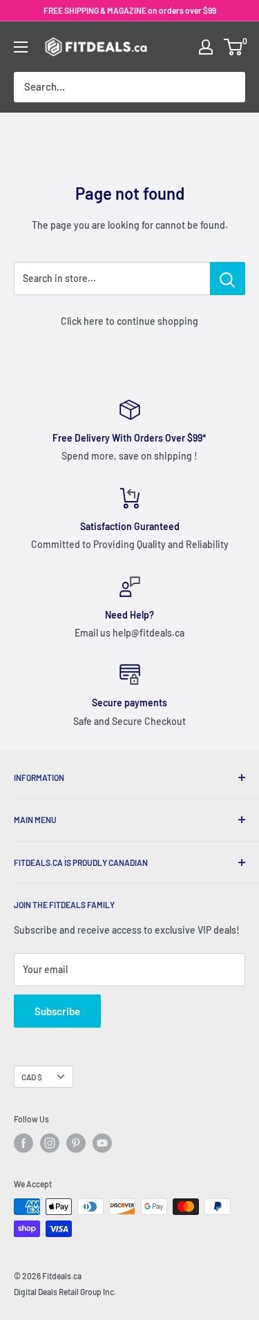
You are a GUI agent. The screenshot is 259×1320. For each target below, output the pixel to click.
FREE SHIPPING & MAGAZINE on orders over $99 (130, 10)
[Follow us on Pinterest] (76, 1143)
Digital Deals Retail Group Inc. (65, 1292)
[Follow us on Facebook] (23, 1143)
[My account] (206, 47)
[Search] (228, 87)
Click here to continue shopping (129, 321)
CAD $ (31, 1077)
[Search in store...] (227, 278)
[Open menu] (21, 47)
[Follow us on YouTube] (102, 1143)
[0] (233, 47)
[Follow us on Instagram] (49, 1143)
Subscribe (57, 1011)
